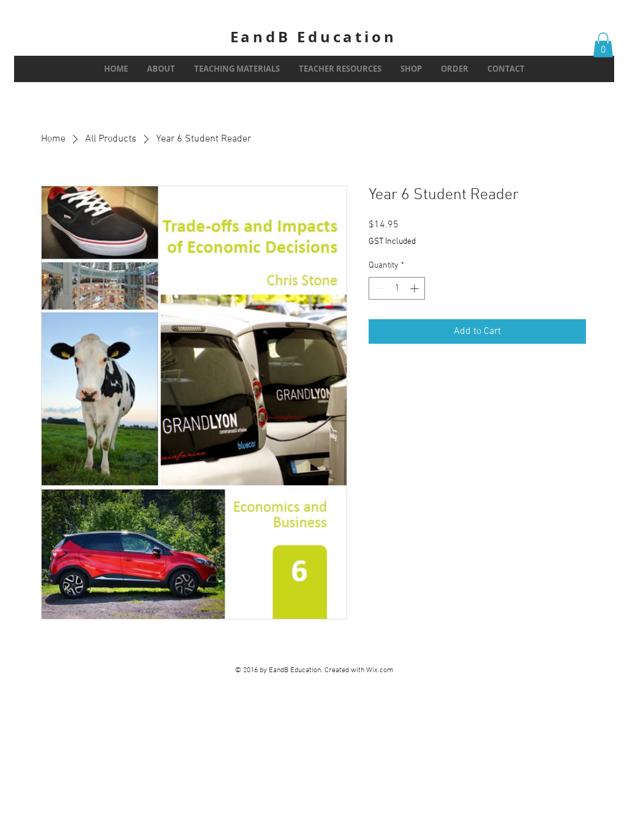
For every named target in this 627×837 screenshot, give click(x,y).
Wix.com (379, 670)
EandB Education (313, 36)
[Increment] (415, 288)
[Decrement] (378, 288)
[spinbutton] (397, 288)
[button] (603, 45)
